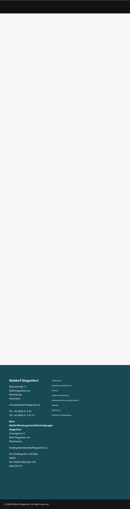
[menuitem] (37, 7)
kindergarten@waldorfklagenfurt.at (28, 447)
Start (36, 7)
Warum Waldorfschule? (61, 386)
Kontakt (122, 7)
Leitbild (55, 390)
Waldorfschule (85, 7)
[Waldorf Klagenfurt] (14, 7)
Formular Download (60, 395)
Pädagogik (64, 7)
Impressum (56, 410)
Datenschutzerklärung (61, 415)
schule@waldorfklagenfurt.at (24, 404)
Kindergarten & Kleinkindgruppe (65, 400)
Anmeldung (106, 7)
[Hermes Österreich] (105, 414)
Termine (49, 7)
